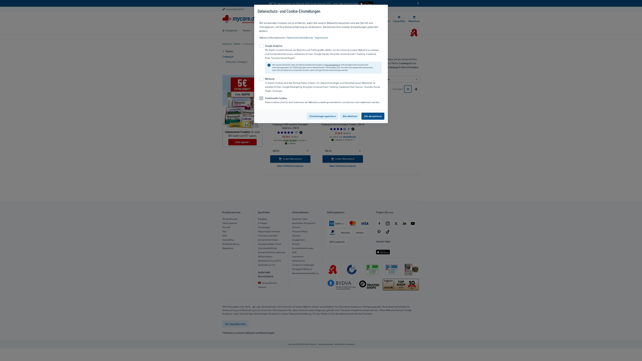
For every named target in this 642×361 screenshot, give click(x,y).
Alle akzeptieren (373, 116)
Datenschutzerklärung (300, 37)
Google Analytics (333, 65)
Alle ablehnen (350, 116)
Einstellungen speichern (322, 116)
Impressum (321, 37)
